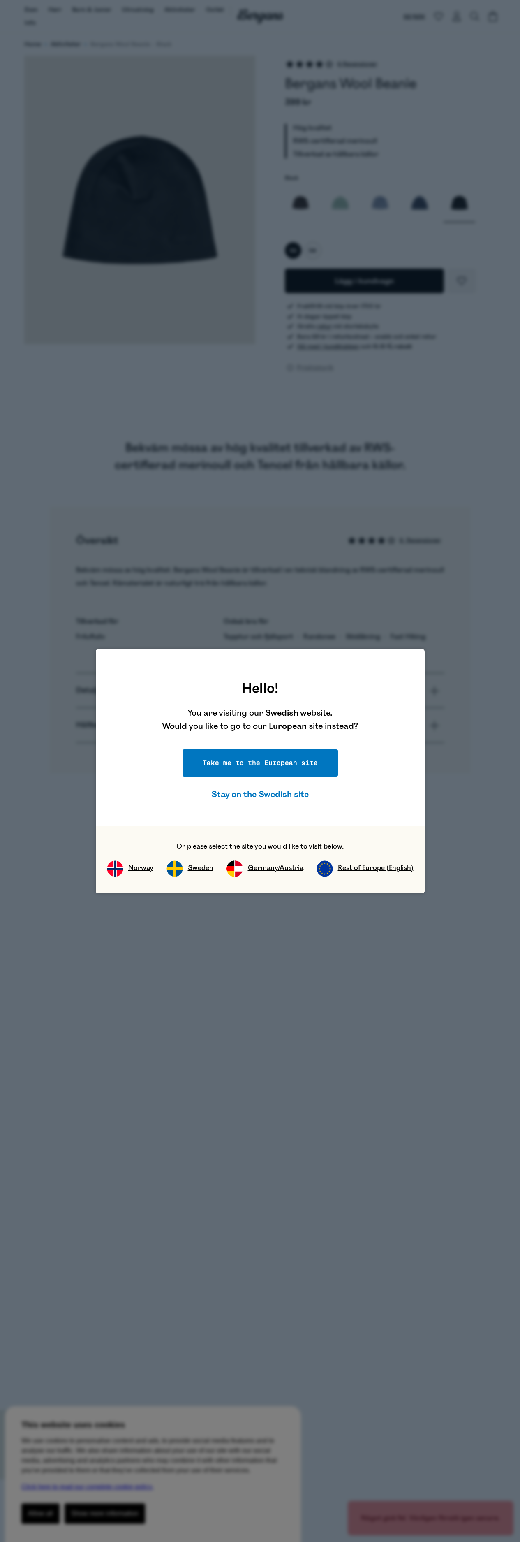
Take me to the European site (260, 762)
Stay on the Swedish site (260, 794)
